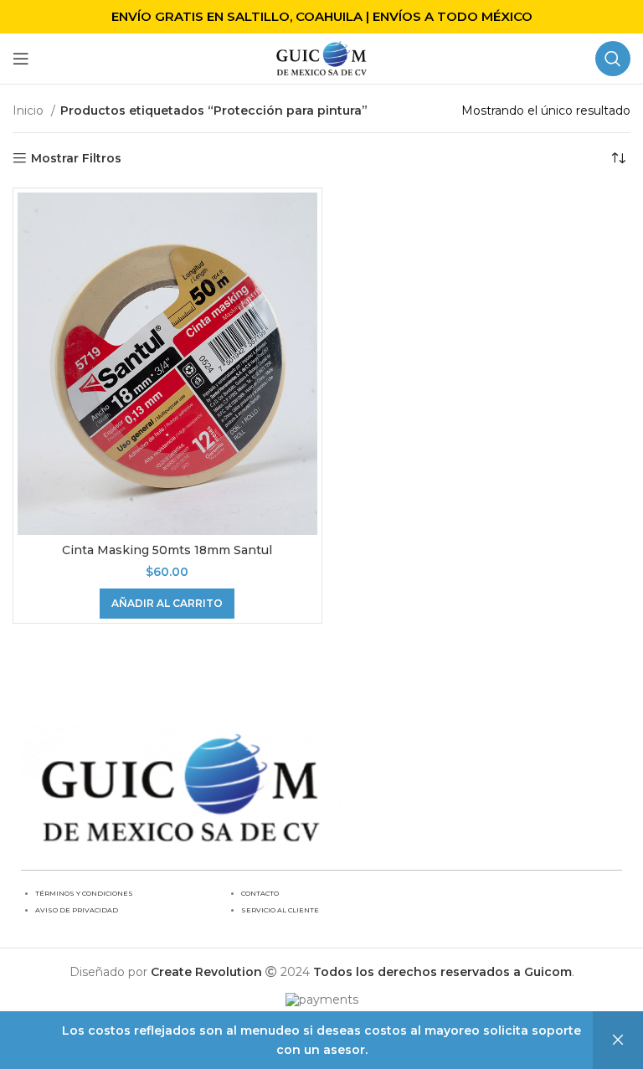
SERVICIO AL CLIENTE (280, 910)
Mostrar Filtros (76, 159)
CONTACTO (260, 893)
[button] (167, 603)
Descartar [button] (618, 1040)
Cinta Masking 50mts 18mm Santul (167, 550)
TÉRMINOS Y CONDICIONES (84, 893)
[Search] (613, 58)
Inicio (30, 110)
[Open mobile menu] (21, 58)
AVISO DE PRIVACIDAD (76, 910)
